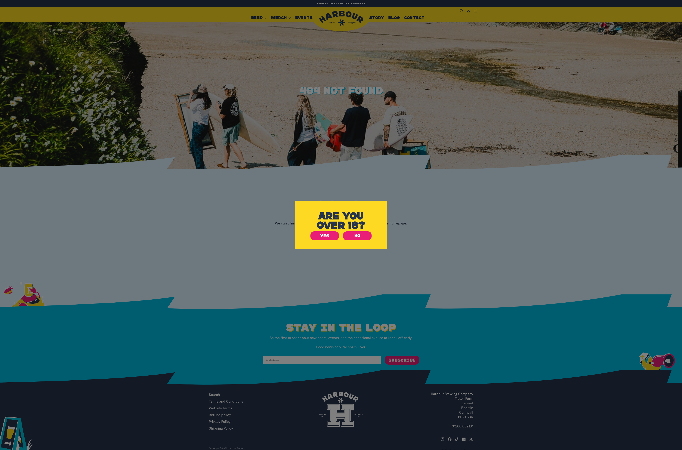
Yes (324, 236)
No (357, 236)
